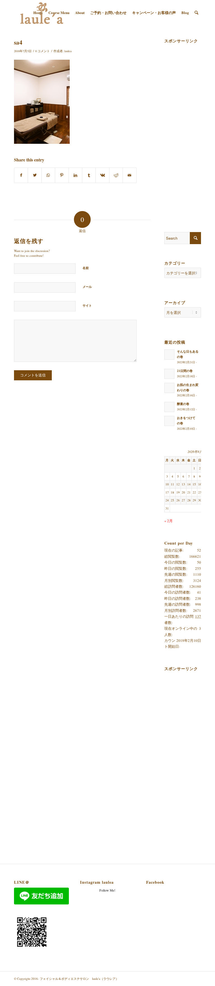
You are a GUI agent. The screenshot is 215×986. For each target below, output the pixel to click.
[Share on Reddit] (116, 175)
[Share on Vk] (102, 175)
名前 (86, 268)
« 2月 (168, 520)
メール (87, 286)
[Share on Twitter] (34, 175)
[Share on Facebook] (21, 175)
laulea (68, 51)
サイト (87, 305)
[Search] (196, 12)
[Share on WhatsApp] (48, 175)
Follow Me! (107, 890)
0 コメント (42, 51)
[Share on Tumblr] (88, 175)
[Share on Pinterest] (61, 175)
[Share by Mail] (129, 175)
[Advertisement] (189, 129)
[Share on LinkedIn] (75, 175)
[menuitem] (38, 12)
